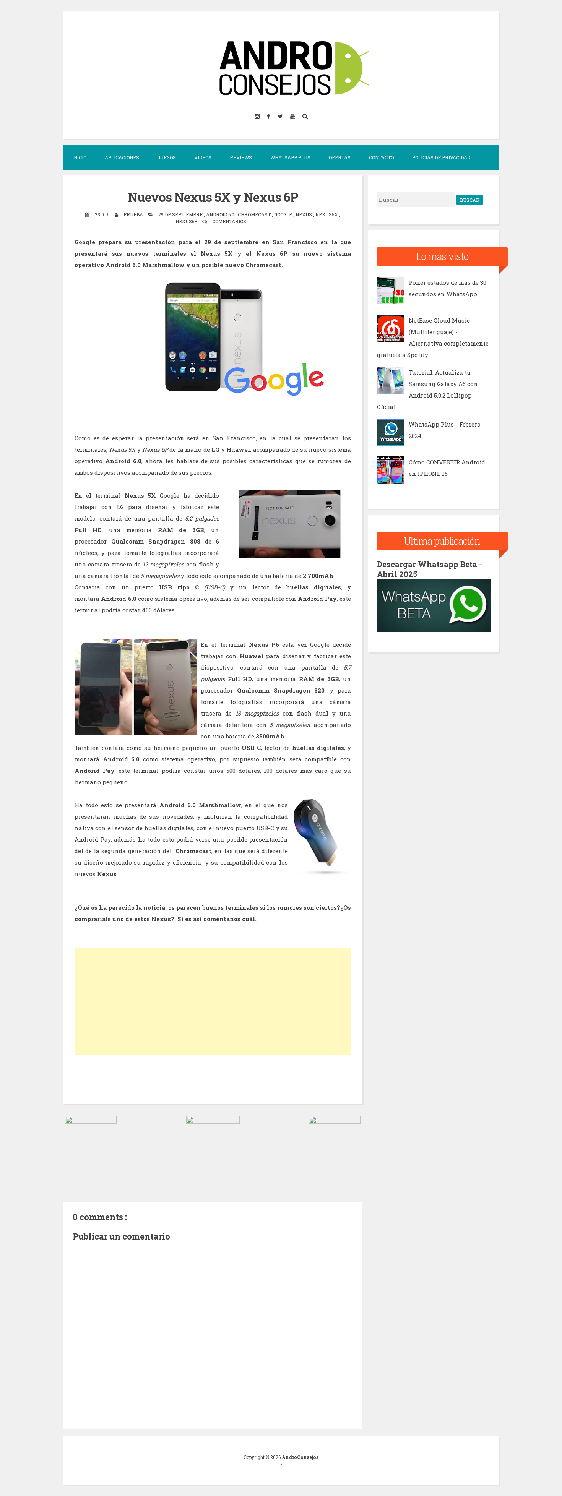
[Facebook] (269, 116)
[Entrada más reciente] (91, 1121)
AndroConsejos (300, 1457)
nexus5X (327, 214)
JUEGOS (167, 157)
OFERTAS (340, 157)
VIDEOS (202, 157)
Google (283, 214)
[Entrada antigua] (335, 1121)
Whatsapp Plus (290, 157)
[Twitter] (281, 116)
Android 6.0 (221, 214)
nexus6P (186, 221)
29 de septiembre (181, 214)
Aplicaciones (122, 157)
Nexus (304, 214)
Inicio (79, 157)
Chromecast (255, 214)
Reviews (241, 157)
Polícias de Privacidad (441, 157)
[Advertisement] (213, 1001)
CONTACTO (381, 157)
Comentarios (229, 221)
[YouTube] (293, 116)
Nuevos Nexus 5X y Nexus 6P (213, 196)
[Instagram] (258, 116)
